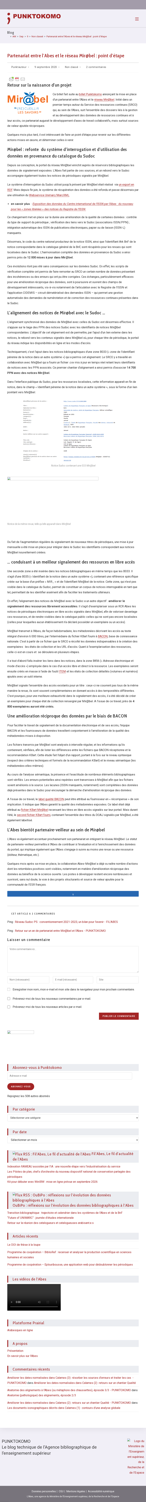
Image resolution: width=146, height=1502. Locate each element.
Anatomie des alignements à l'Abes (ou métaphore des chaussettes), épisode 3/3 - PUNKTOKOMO (69, 1390)
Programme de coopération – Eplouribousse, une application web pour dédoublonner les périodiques (70, 1264)
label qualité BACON (51, 799)
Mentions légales (75, 1491)
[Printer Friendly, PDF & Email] (17, 79)
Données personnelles (44, 1491)
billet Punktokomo (90, 94)
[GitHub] (122, 4)
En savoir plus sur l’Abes (22, 1356)
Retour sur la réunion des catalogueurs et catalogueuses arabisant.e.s (50, 1223)
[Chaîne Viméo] (128, 4)
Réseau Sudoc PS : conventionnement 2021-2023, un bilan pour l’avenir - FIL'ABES (66, 922)
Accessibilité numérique (101, 1491)
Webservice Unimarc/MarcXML (49, 195)
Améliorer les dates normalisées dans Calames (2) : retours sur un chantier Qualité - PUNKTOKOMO (69, 1402)
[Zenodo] (109, 4)
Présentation (15, 1350)
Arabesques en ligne (20, 1330)
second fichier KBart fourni (33, 815)
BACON (103, 636)
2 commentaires (96, 67)
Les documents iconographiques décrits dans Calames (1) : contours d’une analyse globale (63, 1408)
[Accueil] (8, 36)
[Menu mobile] (137, 18)
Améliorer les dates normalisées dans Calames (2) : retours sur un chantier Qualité (85, 1383)
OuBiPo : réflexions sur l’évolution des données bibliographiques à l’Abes (73, 1205)
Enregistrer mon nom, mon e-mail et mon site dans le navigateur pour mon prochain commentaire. (74, 989)
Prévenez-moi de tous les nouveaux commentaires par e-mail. (52, 998)
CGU (61, 1491)
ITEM (62, 671)
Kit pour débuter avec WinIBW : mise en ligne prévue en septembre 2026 (52, 1181)
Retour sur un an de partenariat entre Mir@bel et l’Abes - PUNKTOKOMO (60, 930)
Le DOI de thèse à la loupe (23, 1244)
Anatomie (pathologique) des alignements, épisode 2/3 (41, 1395)
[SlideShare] (116, 4)
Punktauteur (19, 67)
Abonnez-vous (21, 1086)
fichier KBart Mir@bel (34, 809)
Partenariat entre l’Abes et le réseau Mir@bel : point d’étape (76, 36)
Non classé (71, 67)
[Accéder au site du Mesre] (135, 1456)
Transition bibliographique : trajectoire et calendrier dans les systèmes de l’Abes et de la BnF (64, 1212)
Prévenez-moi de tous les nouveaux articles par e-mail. (47, 1007)
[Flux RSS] (134, 4)
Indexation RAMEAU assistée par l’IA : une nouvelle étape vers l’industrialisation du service (63, 1166)
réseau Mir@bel (104, 99)
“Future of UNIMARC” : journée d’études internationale (40, 1217)
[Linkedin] (103, 4)
